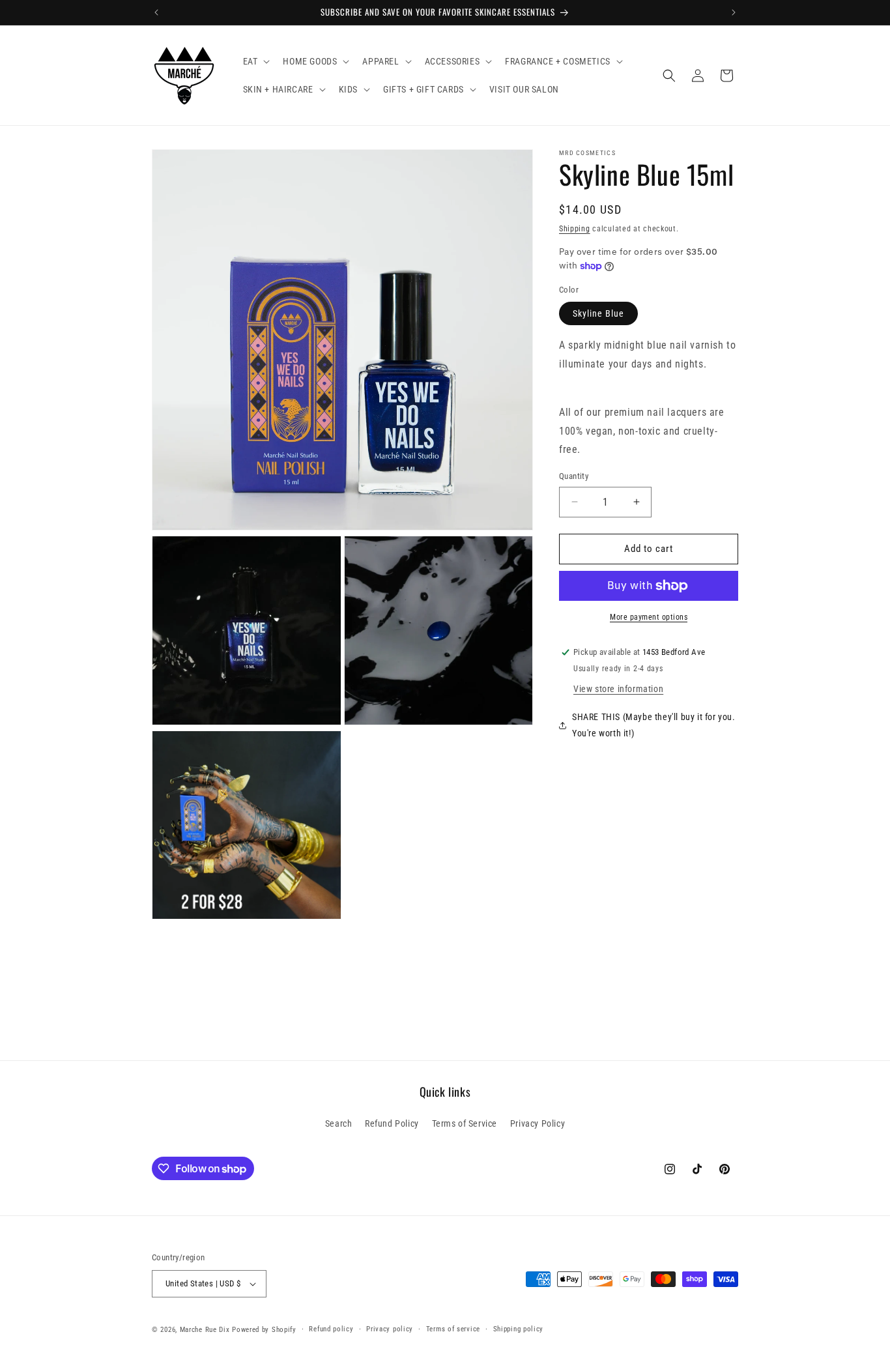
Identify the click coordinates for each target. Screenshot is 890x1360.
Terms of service (453, 1329)
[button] (255, 61)
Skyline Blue (598, 314)
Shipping (574, 228)
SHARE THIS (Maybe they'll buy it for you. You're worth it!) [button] (654, 725)
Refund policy (331, 1329)
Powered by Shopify (264, 1329)
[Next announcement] (733, 12)
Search (338, 1124)
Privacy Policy (537, 1124)
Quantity (573, 476)
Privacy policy (389, 1329)
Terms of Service (465, 1124)
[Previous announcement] (156, 12)
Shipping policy (518, 1329)
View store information (618, 689)
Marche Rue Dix (205, 1329)
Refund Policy (392, 1124)
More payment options (648, 617)
